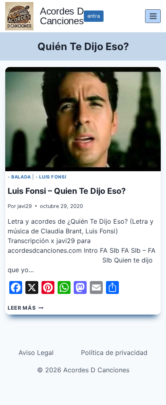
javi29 (24, 206)
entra (93, 16)
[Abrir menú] (153, 16)
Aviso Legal (36, 352)
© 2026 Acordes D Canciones (83, 370)
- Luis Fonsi (50, 177)
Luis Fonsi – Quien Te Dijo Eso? (67, 191)
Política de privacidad (114, 352)
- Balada (19, 177)
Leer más (25, 308)
